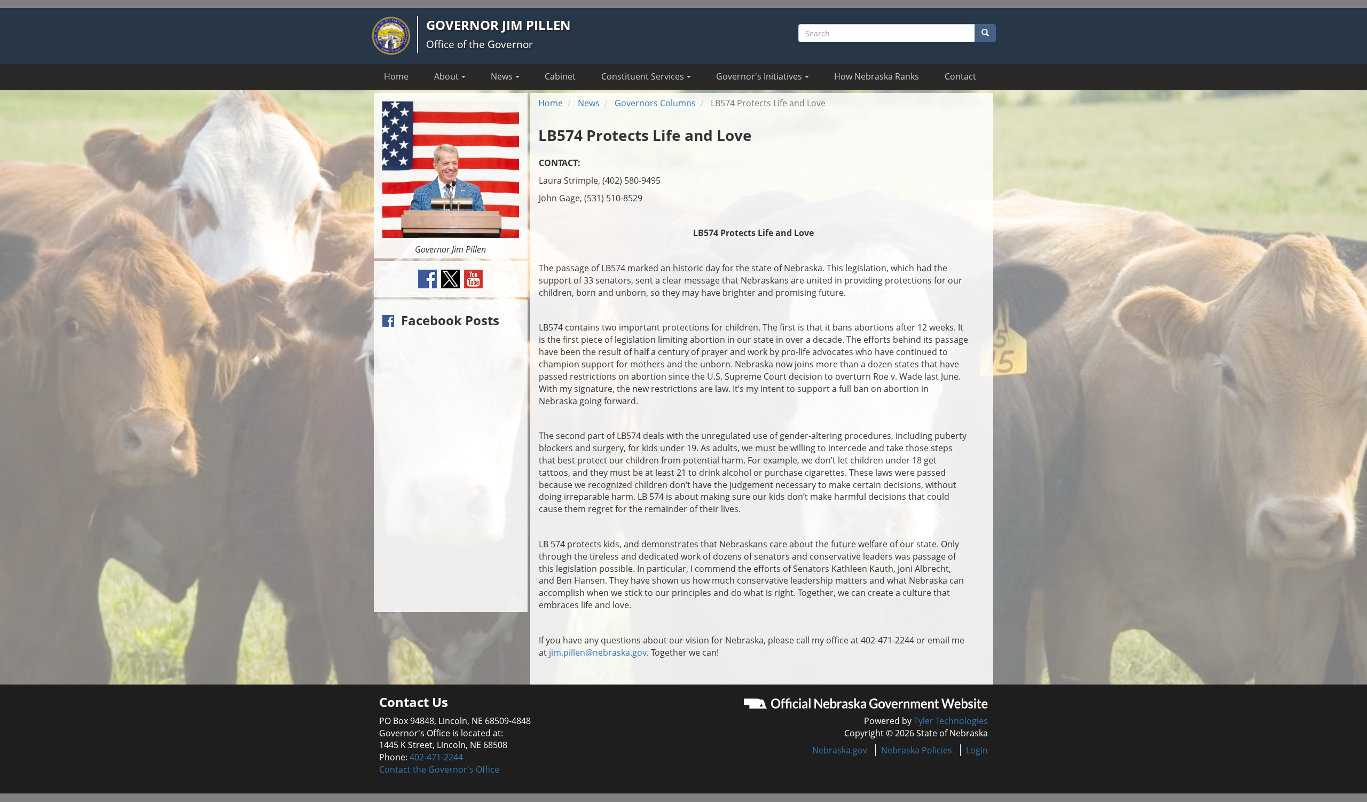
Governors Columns (655, 103)
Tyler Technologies (951, 721)
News (589, 103)
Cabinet (560, 76)
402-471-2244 (436, 757)
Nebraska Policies (916, 750)
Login (977, 750)
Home (396, 76)
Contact (960, 76)
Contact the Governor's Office (439, 769)
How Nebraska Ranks (876, 76)
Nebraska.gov (839, 750)
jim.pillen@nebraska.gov (598, 652)
